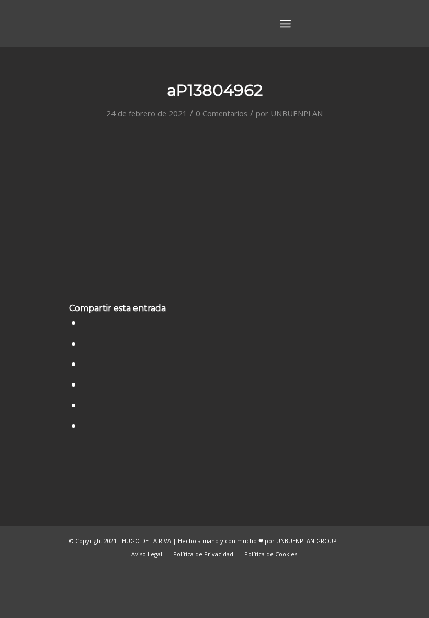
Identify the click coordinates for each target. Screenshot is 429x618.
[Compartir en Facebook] (85, 322)
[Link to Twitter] (321, 23)
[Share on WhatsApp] (85, 363)
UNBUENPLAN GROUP (306, 541)
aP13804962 (215, 90)
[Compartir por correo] (85, 425)
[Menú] (285, 23)
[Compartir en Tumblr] (85, 405)
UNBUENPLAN (296, 113)
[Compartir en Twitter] (85, 343)
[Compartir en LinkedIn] (85, 384)
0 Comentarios (221, 113)
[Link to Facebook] (336, 23)
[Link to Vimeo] (352, 23)
